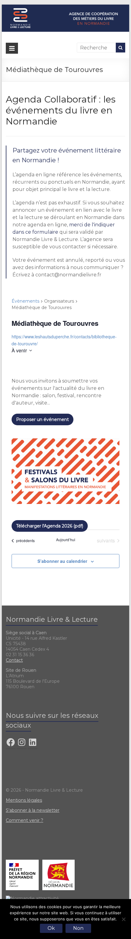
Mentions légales (24, 800)
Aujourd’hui (65, 539)
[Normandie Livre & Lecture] (65, 7)
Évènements (25, 301)
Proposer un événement (42, 419)
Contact (14, 660)
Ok (51, 928)
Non (78, 928)
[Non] (123, 919)
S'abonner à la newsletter (32, 810)
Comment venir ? (24, 820)
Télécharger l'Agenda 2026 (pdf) (49, 526)
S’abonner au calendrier (62, 561)
